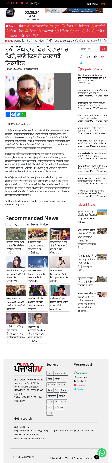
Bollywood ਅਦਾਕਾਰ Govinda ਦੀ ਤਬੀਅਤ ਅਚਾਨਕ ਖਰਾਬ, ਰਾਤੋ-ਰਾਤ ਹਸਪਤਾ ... (37, 333)
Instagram (81, 376)
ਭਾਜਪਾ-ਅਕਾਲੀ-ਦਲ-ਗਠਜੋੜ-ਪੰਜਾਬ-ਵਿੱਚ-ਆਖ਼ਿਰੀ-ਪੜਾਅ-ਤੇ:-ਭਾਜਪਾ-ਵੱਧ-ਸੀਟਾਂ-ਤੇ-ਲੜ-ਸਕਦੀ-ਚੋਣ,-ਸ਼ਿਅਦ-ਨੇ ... (87, 302)
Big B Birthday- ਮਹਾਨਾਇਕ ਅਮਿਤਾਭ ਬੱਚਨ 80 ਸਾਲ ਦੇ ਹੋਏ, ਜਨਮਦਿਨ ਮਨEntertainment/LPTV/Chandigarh (93, 168)
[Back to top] (96, 457)
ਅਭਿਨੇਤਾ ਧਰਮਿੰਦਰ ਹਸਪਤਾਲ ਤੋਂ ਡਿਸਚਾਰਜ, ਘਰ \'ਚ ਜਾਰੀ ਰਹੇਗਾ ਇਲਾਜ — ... (16, 333)
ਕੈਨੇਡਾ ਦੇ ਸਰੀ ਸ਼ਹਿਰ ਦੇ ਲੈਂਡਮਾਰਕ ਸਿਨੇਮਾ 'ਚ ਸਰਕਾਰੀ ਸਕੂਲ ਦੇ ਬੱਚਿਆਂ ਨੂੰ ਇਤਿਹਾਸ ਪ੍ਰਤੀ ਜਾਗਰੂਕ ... (92, 78)
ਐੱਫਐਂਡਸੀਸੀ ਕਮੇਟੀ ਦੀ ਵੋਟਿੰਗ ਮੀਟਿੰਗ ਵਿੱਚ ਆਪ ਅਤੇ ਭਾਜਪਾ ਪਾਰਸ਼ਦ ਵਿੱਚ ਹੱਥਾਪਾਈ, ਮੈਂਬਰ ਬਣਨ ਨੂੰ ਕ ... (87, 239)
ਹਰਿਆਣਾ (24, 36)
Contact (90, 458)
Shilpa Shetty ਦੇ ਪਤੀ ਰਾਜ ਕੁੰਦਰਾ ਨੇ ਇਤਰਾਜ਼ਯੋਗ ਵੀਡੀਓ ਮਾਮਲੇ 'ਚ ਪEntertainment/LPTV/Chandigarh (93, 181)
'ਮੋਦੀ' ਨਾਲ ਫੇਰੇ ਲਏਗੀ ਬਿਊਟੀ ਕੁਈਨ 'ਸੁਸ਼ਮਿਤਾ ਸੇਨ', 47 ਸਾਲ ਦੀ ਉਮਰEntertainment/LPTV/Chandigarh (93, 193)
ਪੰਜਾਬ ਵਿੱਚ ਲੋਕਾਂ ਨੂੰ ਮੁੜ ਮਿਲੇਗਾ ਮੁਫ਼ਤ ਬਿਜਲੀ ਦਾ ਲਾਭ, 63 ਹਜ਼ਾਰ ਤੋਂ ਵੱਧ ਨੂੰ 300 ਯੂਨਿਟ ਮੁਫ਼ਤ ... (87, 262)
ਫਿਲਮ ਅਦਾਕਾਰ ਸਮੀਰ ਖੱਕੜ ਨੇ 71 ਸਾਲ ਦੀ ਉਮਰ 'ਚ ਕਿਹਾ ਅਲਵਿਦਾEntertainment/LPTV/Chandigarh (93, 118)
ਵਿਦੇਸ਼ (32, 31)
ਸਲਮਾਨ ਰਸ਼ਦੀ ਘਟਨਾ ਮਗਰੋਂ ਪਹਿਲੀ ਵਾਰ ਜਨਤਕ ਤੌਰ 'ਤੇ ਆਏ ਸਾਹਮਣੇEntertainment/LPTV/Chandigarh (93, 93)
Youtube (81, 385)
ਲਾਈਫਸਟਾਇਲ (39, 26)
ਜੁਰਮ (57, 26)
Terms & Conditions (74, 458)
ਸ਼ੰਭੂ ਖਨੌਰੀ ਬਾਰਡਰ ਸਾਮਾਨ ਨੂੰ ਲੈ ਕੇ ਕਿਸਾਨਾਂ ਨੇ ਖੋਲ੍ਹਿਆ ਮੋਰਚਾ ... (87, 281)
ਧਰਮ (77, 31)
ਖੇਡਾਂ (21, 31)
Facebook (81, 381)
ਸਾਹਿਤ (99, 31)
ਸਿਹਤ (69, 26)
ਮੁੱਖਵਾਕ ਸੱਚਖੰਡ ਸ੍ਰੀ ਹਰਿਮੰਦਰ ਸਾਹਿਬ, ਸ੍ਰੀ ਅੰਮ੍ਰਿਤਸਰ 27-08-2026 (35, 40)
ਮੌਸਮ (13, 31)
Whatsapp (82, 372)
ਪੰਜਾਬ (22, 26)
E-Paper (94, 3)
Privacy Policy (56, 458)
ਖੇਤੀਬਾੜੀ (84, 26)
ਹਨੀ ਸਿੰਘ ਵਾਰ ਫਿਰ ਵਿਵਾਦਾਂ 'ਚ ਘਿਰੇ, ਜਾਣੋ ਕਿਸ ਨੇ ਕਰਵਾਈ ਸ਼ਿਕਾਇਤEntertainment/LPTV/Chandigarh (93, 105)
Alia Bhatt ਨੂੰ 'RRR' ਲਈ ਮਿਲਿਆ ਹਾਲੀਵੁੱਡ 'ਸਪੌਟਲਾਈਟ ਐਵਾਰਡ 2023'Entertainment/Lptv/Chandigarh (92, 143)
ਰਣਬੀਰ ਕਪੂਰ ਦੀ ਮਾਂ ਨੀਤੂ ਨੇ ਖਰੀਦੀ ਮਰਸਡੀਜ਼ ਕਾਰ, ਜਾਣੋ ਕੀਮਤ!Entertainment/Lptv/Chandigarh (92, 130)
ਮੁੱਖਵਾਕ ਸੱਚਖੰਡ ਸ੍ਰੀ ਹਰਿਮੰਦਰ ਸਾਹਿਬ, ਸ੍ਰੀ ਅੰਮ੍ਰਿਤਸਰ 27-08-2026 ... (87, 216)
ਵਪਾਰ (13, 36)
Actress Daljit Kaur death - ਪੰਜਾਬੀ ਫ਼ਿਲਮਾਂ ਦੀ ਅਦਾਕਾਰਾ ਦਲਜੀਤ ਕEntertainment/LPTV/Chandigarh (93, 156)
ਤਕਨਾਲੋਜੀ (47, 31)
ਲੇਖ (87, 31)
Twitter (80, 389)
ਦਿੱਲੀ (35, 36)
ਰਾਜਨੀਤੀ (99, 26)
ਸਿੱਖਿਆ (64, 31)
